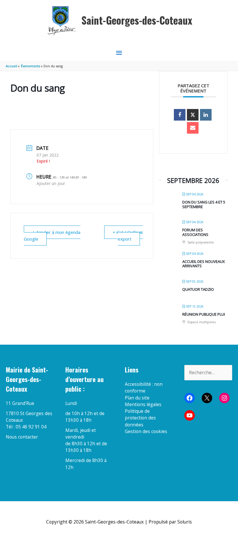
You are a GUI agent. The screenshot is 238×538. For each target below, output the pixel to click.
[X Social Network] (193, 115)
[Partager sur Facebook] (179, 115)
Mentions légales (143, 404)
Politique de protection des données (140, 418)
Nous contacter (22, 437)
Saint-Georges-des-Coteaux (137, 20)
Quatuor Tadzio (198, 289)
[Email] (193, 128)
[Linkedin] (206, 115)
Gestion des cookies (146, 431)
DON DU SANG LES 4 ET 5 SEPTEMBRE (203, 204)
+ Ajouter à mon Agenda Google (52, 235)
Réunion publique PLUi (203, 314)
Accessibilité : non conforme (144, 387)
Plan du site (137, 398)
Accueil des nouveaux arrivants (203, 264)
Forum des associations (195, 232)
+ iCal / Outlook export (128, 235)
